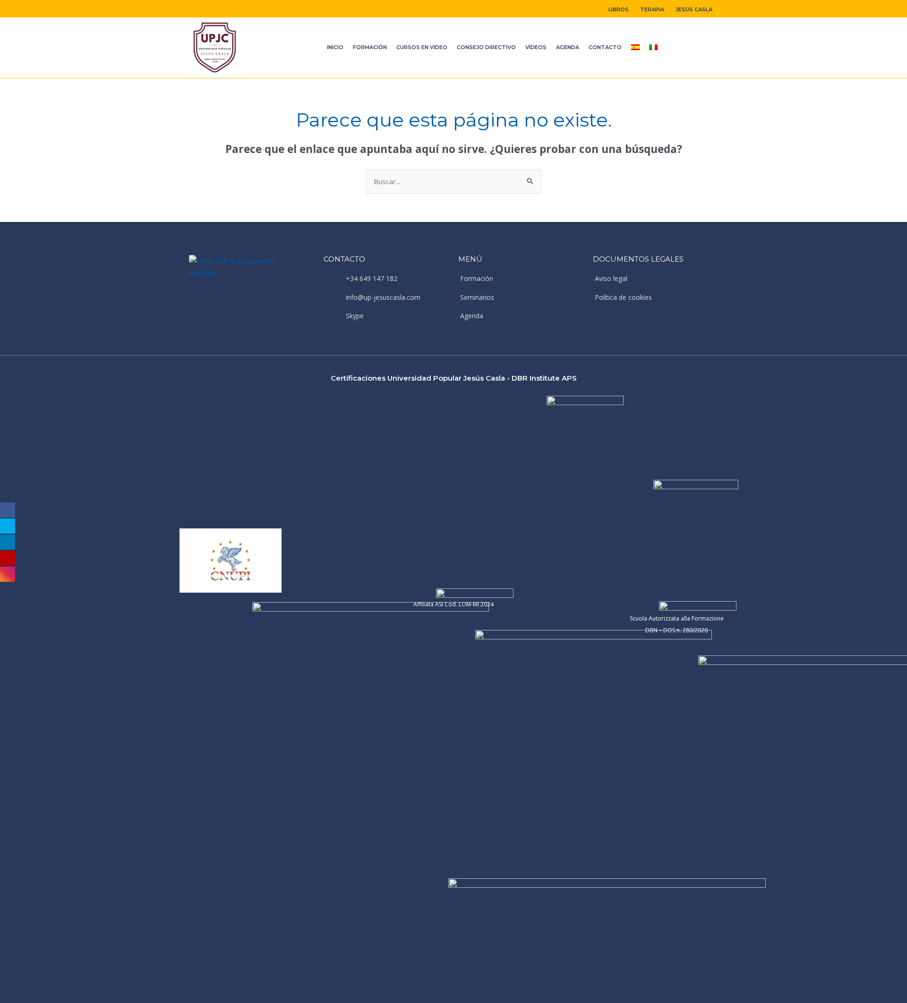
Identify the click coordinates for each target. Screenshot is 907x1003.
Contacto (605, 47)
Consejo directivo (486, 47)
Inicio (335, 47)
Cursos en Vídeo (421, 47)
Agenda (567, 47)
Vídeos (536, 47)
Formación (370, 47)
